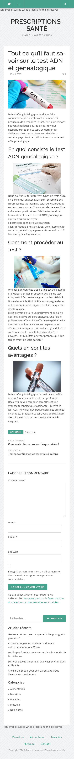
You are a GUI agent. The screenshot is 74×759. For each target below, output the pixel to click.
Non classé (30, 432)
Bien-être (15, 694)
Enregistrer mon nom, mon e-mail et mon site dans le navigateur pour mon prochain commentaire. (34, 575)
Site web (13, 551)
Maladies (15, 699)
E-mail (12, 537)
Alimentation (17, 689)
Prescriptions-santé (37, 25)
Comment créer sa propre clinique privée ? (33, 444)
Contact (45, 743)
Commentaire (17, 480)
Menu (17, 3)
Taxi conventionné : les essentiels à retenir (33, 454)
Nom (12, 522)
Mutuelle (15, 704)
